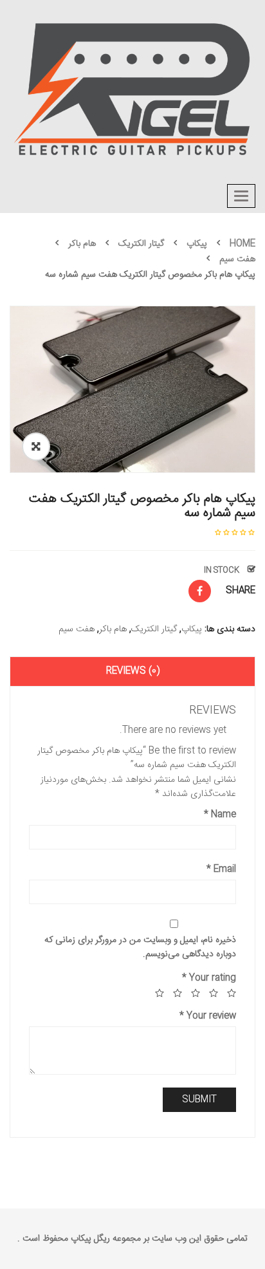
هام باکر (82, 244)
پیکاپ (197, 244)
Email (221, 869)
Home (242, 244)
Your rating (209, 978)
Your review (207, 1016)
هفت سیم (237, 259)
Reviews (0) (133, 671)
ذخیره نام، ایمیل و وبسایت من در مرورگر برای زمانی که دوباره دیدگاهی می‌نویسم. (140, 947)
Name (220, 815)
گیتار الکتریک (141, 244)
